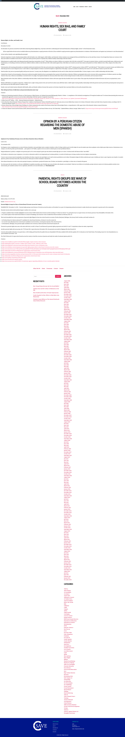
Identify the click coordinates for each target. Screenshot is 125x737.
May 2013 (66, 536)
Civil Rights (67, 614)
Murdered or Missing (69, 662)
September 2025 (68, 299)
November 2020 (68, 396)
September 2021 (68, 380)
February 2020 (67, 411)
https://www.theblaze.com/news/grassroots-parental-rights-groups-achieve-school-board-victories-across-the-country (30, 247)
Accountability (67, 592)
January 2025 (67, 312)
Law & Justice (67, 649)
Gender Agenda (68, 639)
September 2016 (68, 475)
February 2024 (67, 331)
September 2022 (68, 359)
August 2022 (67, 361)
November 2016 (68, 472)
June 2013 (66, 534)
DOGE (65, 625)
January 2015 (67, 509)
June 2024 (66, 324)
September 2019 (68, 420)
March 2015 (67, 506)
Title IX (62, 174)
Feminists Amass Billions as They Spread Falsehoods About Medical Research (46, 300)
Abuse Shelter (67, 590)
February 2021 (67, 391)
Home (74, 6)
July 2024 (66, 322)
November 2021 (68, 376)
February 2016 (67, 487)
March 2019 (67, 430)
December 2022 (67, 354)
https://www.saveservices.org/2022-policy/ (12, 259)
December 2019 (67, 415)
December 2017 (67, 452)
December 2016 (67, 470)
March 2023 (67, 349)
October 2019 (67, 418)
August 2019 (67, 422)
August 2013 (67, 531)
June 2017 (66, 460)
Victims (66, 708)
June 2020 (66, 405)
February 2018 (67, 448)
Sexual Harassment (68, 688)
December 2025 (67, 294)
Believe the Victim (68, 602)
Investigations (67, 646)
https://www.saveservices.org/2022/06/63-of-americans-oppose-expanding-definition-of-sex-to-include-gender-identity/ (30, 261)
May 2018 (66, 445)
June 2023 (66, 344)
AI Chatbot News (68, 599)
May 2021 (66, 386)
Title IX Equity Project (69, 696)
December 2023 (67, 334)
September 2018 (68, 438)
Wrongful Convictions (69, 713)
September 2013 (68, 529)
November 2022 (68, 356)
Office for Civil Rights (69, 664)
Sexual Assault (67, 686)
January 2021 (67, 393)
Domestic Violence (62, 22)
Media (65, 654)
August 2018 (67, 440)
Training (66, 698)
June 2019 (66, 425)
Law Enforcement (68, 651)
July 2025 (66, 302)
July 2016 (66, 479)
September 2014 (68, 516)
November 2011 (68, 566)
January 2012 (67, 563)
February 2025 (67, 311)
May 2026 (66, 286)
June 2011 (66, 574)
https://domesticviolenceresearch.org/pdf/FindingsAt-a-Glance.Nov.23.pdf (19, 106)
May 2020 (66, 406)
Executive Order (68, 632)
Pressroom (81, 6)
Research (66, 674)
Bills (65, 604)
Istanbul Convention (69, 647)
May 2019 (66, 427)
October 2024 (67, 317)
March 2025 (67, 309)
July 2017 (66, 459)
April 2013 (66, 537)
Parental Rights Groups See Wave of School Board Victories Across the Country (62, 182)
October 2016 (67, 474)
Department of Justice (69, 622)
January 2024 (67, 333)
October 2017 (67, 453)
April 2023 (66, 348)
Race (65, 671)
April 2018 (66, 447)
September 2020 (68, 400)
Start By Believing (68, 693)
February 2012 (67, 561)
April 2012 (66, 558)
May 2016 (66, 482)
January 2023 (67, 353)
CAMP (65, 607)
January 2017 (67, 469)
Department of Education (70, 620)
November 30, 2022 (67, 35)
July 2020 (66, 403)
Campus (66, 609)
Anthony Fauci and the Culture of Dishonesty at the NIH (46, 289)
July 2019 (66, 423)
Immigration (67, 642)
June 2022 (66, 364)
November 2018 (68, 435)
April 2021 (66, 388)
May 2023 (66, 346)
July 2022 (66, 363)
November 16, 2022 (67, 133)
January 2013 (67, 542)
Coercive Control (68, 615)
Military (66, 659)
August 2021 (67, 381)
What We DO (36, 268)
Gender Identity (68, 641)
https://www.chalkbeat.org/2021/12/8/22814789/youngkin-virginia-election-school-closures (24, 242)
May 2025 (66, 306)
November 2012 (68, 546)
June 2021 (66, 385)
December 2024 (67, 314)
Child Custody (67, 612)
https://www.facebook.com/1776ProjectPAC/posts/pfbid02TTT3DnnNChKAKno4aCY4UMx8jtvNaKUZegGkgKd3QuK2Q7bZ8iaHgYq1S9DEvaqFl (36, 249)
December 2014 (67, 511)
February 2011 (67, 576)
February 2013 (67, 541)
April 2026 (66, 287)
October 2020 (67, 398)
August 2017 (67, 457)
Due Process (67, 629)
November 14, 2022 (67, 191)
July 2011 (66, 573)
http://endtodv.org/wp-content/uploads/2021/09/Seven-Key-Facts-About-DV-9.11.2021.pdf (37, 103)
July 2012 (66, 553)
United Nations (67, 703)
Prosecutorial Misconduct (70, 669)
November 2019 (68, 417)
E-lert (65, 631)
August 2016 (67, 477)
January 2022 (67, 373)
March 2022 (67, 369)
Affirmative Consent (69, 597)
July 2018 (66, 442)
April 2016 (66, 484)
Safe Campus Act (68, 678)
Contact (90, 6)
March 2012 (67, 559)
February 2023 (67, 351)
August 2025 (67, 301)
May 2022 (66, 366)
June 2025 (66, 304)
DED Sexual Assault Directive (71, 619)
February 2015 (67, 507)
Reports (86, 6)
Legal (65, 652)
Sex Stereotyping (68, 683)
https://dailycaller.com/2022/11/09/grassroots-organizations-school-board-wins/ (21, 250)
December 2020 (67, 395)
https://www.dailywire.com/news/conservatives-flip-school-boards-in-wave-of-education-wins (24, 245)
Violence (66, 709)
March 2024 (67, 329)
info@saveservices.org (9, 201)
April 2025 (66, 307)
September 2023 (68, 339)
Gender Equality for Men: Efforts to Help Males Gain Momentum (46, 295)
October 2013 (67, 527)
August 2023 (67, 341)
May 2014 (66, 521)
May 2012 (66, 556)
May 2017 (66, 462)
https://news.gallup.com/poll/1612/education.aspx (14, 257)
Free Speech (67, 637)
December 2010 (67, 579)
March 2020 (67, 410)
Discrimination (67, 624)
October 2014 (67, 514)
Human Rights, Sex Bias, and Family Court (62, 28)
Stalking (66, 691)
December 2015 (67, 490)
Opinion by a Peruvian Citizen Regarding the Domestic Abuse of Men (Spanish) (62, 125)
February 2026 (67, 291)
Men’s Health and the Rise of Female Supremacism (45, 292)
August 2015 (67, 497)
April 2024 (66, 328)
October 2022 (67, 358)
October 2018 (67, 437)
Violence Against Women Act (71, 711)
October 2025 (67, 297)
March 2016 (67, 485)
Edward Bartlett (59, 35)
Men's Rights (67, 657)
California (66, 605)
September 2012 (68, 549)
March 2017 (67, 465)
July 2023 (66, 343)
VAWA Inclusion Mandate (70, 704)
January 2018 (67, 450)
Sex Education (67, 681)
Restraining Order (68, 676)
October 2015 (67, 494)
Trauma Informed (68, 699)
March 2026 (67, 289)
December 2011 (67, 564)
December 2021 (67, 375)
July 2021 (66, 383)
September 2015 (68, 495)
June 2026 (66, 284)
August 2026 (67, 281)
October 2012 (67, 547)
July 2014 (66, 519)
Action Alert (67, 595)
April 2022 (66, 368)
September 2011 (68, 569)
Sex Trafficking (68, 684)
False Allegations (68, 634)
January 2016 (67, 489)
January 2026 (67, 292)
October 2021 (67, 378)
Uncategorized (67, 701)
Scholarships (67, 679)
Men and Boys (67, 656)
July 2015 (66, 499)
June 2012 (66, 554)
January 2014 (67, 526)
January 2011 (67, 578)
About (77, 6)
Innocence (66, 644)
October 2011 (67, 568)
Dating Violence (68, 617)
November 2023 (68, 336)
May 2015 (66, 502)
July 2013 (66, 532)
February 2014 (67, 524)
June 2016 (66, 480)
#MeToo (66, 589)
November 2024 (68, 316)
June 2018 (66, 443)
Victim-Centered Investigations (72, 706)
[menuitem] (1, 1)
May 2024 (66, 326)
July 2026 (66, 282)
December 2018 (67, 433)
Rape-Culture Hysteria (69, 672)
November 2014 (68, 512)
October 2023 (67, 338)
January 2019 (67, 432)
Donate (61, 268)
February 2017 (67, 467)
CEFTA (65, 610)
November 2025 (68, 296)
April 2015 (66, 504)
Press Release (67, 667)
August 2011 (67, 571)
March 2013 (67, 539)
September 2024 (68, 319)
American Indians (68, 600)
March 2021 (67, 390)
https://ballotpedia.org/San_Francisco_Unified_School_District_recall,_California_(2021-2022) (24, 243)
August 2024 (67, 321)
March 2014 (67, 522)
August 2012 (67, 551)
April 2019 (66, 428)
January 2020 (67, 413)
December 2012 (67, 544)
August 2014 (67, 517)
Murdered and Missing (69, 661)
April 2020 (66, 408)
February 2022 (67, 371)
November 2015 (68, 492)
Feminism (66, 636)
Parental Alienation (69, 666)
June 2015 (66, 500)
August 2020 (67, 401)
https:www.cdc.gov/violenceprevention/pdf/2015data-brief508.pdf (102, 108)
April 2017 (66, 464)
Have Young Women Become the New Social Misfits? (46, 286)
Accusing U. (67, 594)
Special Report (67, 689)
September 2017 (68, 455)
